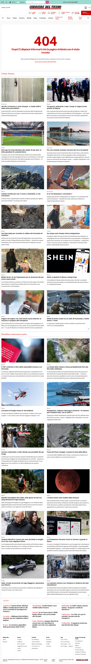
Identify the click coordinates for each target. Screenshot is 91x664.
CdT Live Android (65, 642)
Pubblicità (19, 642)
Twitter (48, 644)
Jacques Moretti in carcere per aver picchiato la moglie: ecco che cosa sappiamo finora (45, 624)
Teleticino (77, 643)
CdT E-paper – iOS (65, 644)
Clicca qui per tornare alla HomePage (45, 61)
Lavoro (19, 648)
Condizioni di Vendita (80, 654)
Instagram (48, 642)
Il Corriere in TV (36, 646)
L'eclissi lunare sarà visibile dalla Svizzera (44, 607)
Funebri (19, 650)
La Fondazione (79, 641)
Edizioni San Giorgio (37, 644)
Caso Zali (80, 18)
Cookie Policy (53, 660)
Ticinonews (78, 647)
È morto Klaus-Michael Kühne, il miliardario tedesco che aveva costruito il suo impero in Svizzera (15, 608)
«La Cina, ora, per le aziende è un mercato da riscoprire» (73, 616)
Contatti (19, 639)
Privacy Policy (46, 660)
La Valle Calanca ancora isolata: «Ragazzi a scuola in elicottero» (75, 607)
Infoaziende (35, 648)
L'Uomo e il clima (58, 18)
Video (4, 639)
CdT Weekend (35, 639)
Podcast (5, 642)
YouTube (48, 646)
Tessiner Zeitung (79, 650)
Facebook (48, 639)
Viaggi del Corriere (22, 646)
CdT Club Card (21, 644)
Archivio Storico (36, 642)
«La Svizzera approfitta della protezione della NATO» (14, 626)
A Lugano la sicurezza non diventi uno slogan (74, 624)
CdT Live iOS (64, 639)
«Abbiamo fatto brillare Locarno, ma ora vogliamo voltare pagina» (15, 618)
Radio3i (77, 645)
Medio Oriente (70, 18)
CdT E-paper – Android (67, 646)
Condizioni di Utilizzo (80, 652)
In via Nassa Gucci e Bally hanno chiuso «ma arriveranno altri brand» (45, 614)
